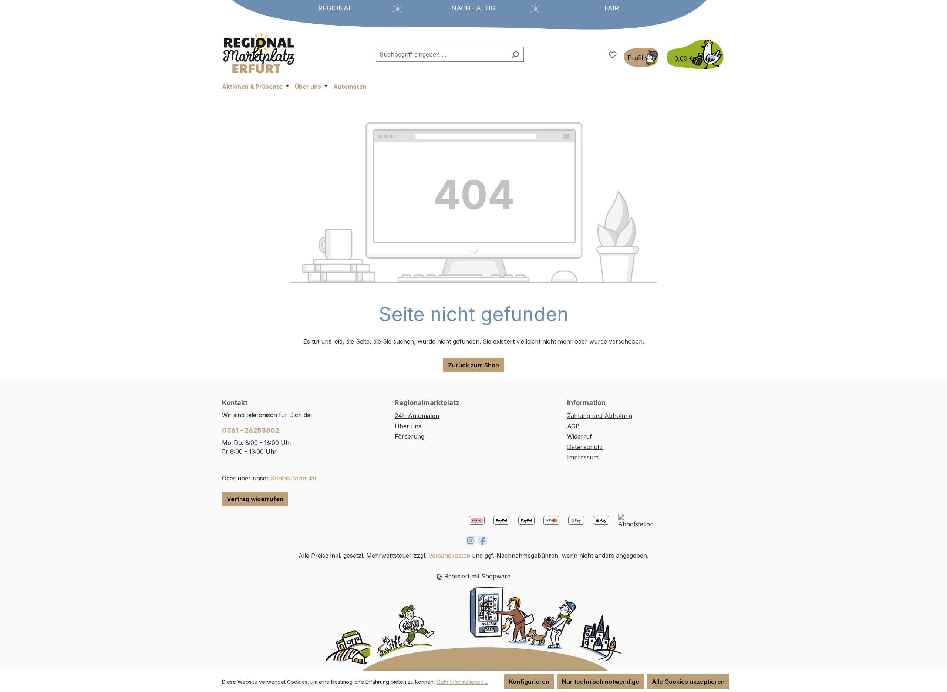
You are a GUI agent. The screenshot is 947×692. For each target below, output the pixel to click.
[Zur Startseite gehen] (259, 53)
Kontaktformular (294, 478)
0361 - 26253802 (250, 430)
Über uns (408, 426)
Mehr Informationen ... (462, 682)
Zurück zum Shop (473, 365)
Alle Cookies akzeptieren (688, 681)
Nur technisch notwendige (600, 681)
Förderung (409, 436)
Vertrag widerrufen (255, 499)
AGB (573, 426)
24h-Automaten (417, 415)
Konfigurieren (529, 681)
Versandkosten (449, 555)
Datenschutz (585, 446)
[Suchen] (515, 54)
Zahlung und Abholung (599, 415)
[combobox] (441, 54)
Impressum (583, 457)
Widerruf (579, 436)
